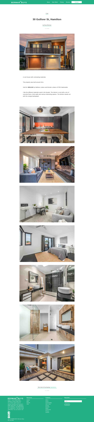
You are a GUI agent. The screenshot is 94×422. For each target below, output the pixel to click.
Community (48, 409)
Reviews (68, 2)
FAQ (28, 404)
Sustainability (49, 402)
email (19, 409)
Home (48, 2)
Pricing (62, 2)
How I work (48, 404)
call (22, 409)
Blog (28, 401)
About (47, 400)
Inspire (28, 400)
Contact (77, 2)
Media (47, 408)
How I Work (55, 2)
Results (28, 402)
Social (47, 401)
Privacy (47, 410)
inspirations (53, 387)
